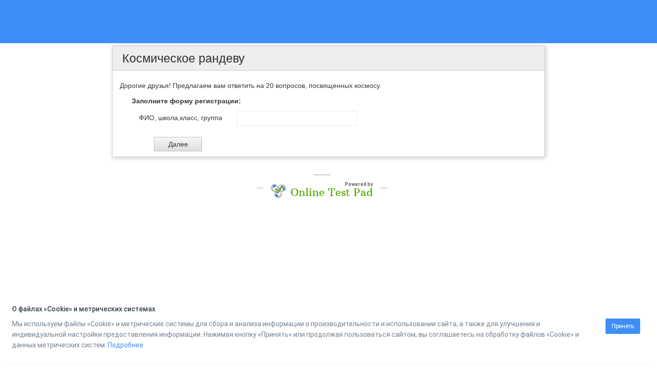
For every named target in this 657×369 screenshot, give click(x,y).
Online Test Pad (332, 192)
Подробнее (125, 345)
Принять (623, 326)
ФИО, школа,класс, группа (180, 118)
